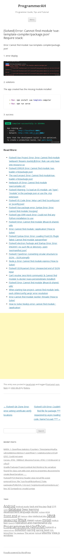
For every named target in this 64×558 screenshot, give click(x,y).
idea (30, 516)
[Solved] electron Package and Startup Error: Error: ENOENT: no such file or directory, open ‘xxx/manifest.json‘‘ (33, 247)
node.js (55, 520)
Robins (27, 388)
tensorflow (8, 533)
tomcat (38, 533)
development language (17, 512)
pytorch (50, 527)
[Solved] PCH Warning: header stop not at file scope (27, 477)
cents (6, 510)
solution (20, 530)
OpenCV (11, 523)
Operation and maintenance (31, 522)
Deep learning (30, 509)
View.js (56, 532)
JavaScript (30, 384)
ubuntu (46, 532)
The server (30, 533)
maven (30, 520)
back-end (34, 506)
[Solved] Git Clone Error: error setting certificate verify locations (17, 410)
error (47, 512)
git (19, 516)
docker (35, 512)
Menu (32, 19)
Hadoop (24, 516)
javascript (10, 520)
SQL (52, 530)
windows (8, 535)
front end (50, 384)
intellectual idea (40, 516)
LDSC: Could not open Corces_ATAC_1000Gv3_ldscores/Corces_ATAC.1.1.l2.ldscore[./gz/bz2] (32, 460)
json (57, 384)
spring (31, 530)
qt (55, 527)
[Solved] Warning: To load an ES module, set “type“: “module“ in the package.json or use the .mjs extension (33, 193)
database (14, 509)
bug (49, 506)
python (38, 526)
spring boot (42, 530)
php (50, 522)
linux (22, 519)
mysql (46, 520)
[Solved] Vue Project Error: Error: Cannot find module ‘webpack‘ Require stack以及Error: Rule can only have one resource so (34, 161)
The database (18, 533)
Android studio (22, 506)
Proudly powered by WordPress (17, 552)
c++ (54, 506)
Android (9, 506)
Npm (6, 388)
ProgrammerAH (32, 6)
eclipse (42, 512)
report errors (9, 530)
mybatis (38, 520)
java (51, 515)
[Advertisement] (32, 346)
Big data (43, 506)
